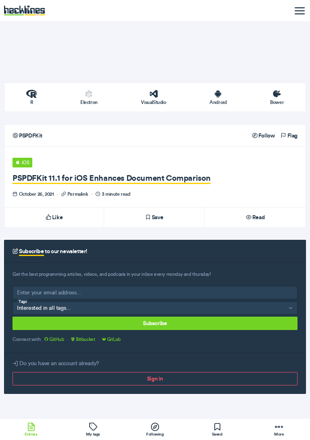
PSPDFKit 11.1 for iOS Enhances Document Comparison (112, 178)
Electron (89, 102)
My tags (93, 434)
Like (57, 217)
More (279, 434)
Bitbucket (85, 339)
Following (154, 434)
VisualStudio (153, 102)
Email (23, 294)
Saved (217, 434)
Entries (31, 434)
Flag (291, 135)
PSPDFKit (30, 135)
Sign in (155, 378)
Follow (265, 135)
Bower (277, 102)
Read (257, 217)
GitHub (56, 339)
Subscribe (155, 323)
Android (217, 102)
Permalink (77, 194)
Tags (23, 301)
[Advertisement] (155, 52)
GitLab (113, 339)
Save (157, 217)
